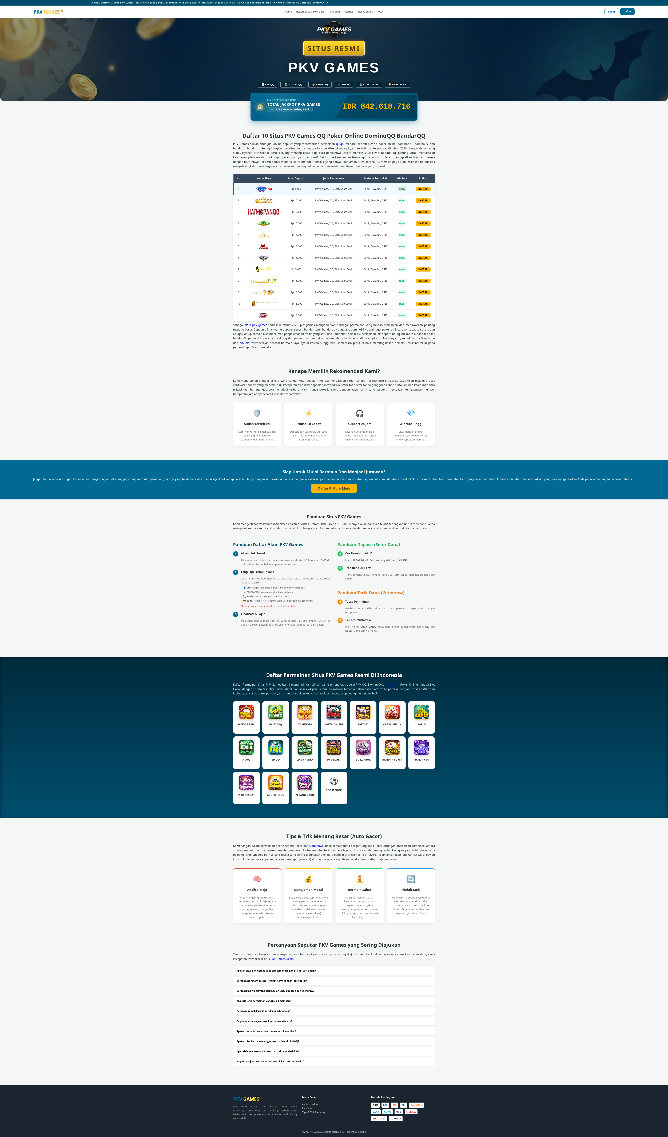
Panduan (335, 11)
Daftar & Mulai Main (334, 488)
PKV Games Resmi (282, 959)
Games (349, 11)
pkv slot (245, 343)
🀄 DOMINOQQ (293, 84)
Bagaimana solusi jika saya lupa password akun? (264, 1021)
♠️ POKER (343, 84)
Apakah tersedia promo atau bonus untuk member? (266, 1031)
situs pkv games (256, 325)
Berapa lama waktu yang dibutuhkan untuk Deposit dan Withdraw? (275, 990)
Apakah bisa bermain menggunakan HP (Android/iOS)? (268, 1041)
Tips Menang (365, 11)
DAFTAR (423, 188)
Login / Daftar (310, 1104)
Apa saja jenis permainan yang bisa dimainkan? (264, 1001)
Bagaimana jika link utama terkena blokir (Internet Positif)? (271, 1061)
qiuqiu (340, 144)
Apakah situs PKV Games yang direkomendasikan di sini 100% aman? (276, 970)
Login (611, 11)
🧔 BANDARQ (320, 84)
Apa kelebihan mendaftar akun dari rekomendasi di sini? (269, 1051)
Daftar (627, 11)
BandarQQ (392, 684)
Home (288, 11)
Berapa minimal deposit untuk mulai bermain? (263, 1011)
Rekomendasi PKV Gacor (311, 11)
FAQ (380, 11)
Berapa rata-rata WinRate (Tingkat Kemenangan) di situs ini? (272, 980)
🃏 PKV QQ (267, 84)
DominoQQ (316, 846)
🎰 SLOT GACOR (368, 84)
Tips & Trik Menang (313, 1112)
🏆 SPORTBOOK (397, 84)
